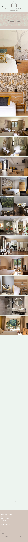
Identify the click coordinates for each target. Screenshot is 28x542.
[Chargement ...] (14, 501)
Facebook (3, 529)
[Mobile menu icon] (2, 5)
